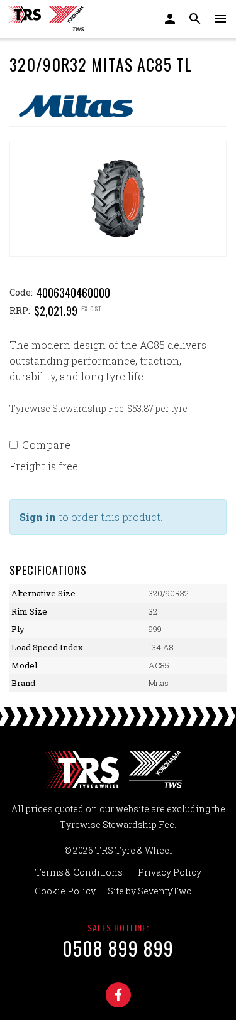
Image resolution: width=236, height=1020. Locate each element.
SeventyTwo (165, 891)
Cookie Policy (65, 891)
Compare (46, 444)
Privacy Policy (169, 872)
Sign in (38, 516)
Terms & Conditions (79, 872)
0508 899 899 (118, 948)
